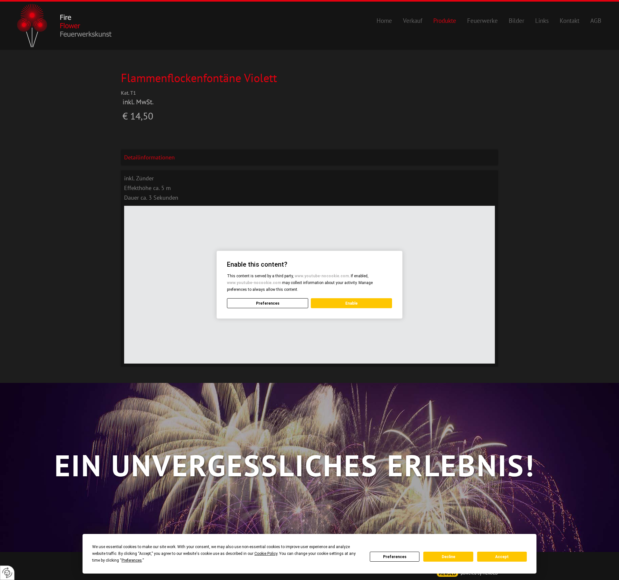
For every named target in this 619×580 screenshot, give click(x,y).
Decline (448, 557)
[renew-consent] (7, 573)
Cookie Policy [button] (265, 553)
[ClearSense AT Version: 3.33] (447, 573)
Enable (351, 303)
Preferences (395, 557)
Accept (502, 557)
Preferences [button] (132, 560)
